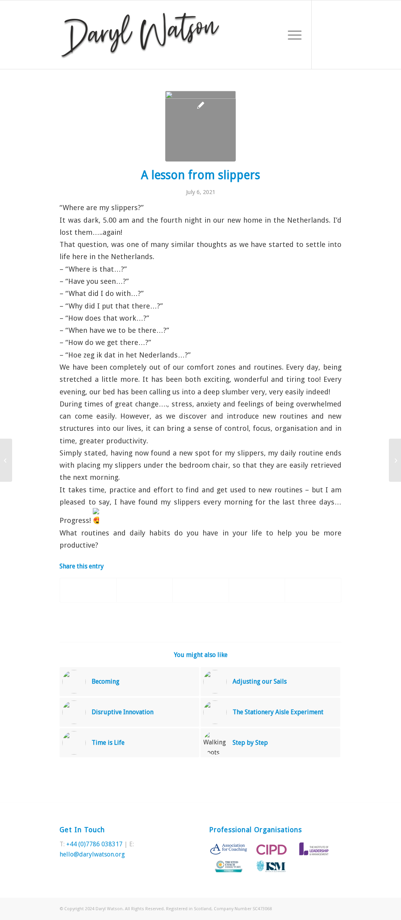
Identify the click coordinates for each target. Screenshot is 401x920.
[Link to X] (324, 34)
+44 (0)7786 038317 (94, 844)
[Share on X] (144, 590)
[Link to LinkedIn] (335, 34)
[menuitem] (292, 34)
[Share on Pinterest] (200, 590)
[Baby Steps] (395, 460)
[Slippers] (200, 126)
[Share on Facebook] (88, 590)
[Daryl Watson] (140, 34)
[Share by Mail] (313, 590)
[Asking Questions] (6, 460)
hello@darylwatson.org (92, 854)
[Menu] (292, 34)
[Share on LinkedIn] (257, 590)
